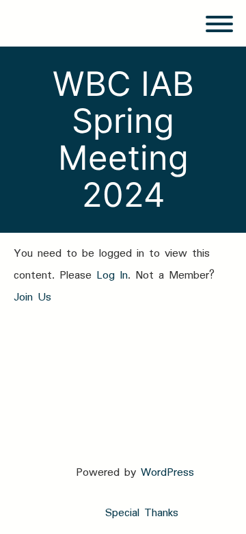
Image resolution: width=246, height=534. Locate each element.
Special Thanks (141, 513)
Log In (112, 275)
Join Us (32, 297)
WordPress (167, 472)
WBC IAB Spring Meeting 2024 (123, 139)
